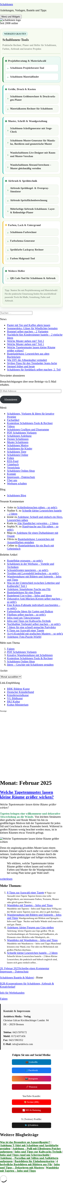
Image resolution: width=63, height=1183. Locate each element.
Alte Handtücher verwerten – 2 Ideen (37, 523)
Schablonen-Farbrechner (23, 232)
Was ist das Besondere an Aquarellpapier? (25, 1142)
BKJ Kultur (13, 701)
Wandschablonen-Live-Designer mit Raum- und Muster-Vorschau (33, 154)
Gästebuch (13, 464)
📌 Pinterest (31, 1087)
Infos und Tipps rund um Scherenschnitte (25, 1154)
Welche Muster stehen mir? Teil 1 (25, 344)
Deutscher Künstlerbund (20, 691)
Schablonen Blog (16, 495)
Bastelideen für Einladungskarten (34, 1161)
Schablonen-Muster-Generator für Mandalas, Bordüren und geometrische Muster (32, 142)
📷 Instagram (31, 1078)
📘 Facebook (31, 1070)
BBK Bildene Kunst (18, 688)
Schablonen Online (17, 454)
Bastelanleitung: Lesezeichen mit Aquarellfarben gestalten (30, 541)
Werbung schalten (17, 483)
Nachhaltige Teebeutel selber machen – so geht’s (34, 624)
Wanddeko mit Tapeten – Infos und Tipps (30, 905)
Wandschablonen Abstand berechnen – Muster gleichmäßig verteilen (30, 167)
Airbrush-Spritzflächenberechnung (28, 200)
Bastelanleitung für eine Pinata (24, 592)
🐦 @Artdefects (31, 1125)
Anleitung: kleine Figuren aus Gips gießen (30, 927)
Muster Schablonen (17, 442)
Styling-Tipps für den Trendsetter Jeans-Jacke (32, 363)
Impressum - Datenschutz (21, 477)
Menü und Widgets (10, 16)
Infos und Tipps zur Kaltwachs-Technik (29, 620)
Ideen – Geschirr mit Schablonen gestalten (30, 664)
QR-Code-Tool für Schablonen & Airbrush (32, 278)
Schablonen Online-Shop (21, 470)
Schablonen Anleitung (19, 435)
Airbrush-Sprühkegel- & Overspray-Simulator (29, 190)
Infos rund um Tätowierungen (23, 617)
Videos (11, 426)
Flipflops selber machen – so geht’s (26, 614)
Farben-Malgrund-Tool (22, 258)
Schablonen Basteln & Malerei (17, 977)
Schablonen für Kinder (19, 448)
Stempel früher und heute (21, 366)
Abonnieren (10, 399)
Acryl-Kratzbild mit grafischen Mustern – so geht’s (35, 633)
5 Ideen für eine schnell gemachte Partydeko (31, 627)
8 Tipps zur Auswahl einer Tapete (25, 630)
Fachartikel (13, 419)
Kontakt (11, 473)
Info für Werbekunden (12, 992)
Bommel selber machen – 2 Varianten (27, 331)
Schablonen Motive (18, 445)
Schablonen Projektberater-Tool (27, 68)
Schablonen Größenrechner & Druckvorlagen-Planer (33, 98)
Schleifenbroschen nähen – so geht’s (37, 507)
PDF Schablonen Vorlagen (22, 432)
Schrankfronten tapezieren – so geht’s (27, 570)
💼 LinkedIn (32, 1062)
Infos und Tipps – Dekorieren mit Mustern (30, 1166)
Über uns (12, 480)
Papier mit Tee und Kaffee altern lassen (28, 325)
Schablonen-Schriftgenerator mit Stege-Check (31, 130)
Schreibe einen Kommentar (34, 968)
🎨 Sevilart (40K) (31, 1102)
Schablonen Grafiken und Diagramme (28, 429)
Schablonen (6, 4)
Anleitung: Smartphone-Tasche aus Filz (29, 589)
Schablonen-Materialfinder (24, 76)
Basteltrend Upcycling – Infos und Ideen (29, 595)
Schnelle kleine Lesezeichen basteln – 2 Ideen (32, 952)
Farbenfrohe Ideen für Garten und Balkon (30, 611)
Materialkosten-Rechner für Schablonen (31, 108)
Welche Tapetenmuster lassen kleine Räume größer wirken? (27, 794)
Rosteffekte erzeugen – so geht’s (25, 560)
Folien (10, 458)
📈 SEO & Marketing (31, 1110)
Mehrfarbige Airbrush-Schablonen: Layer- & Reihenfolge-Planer (32, 211)
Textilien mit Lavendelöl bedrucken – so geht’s (33, 573)
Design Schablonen (18, 439)
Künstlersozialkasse (18, 695)
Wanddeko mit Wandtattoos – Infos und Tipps (32, 940)
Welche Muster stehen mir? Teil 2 (25, 341)
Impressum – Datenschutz (14, 971)
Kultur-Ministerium (17, 704)
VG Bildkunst (15, 698)
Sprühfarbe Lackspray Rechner (27, 249)
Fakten (11, 648)
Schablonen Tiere (16, 451)
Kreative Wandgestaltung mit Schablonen (30, 655)
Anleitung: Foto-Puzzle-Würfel (24, 636)
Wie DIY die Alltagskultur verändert (27, 360)
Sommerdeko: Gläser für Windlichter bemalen (32, 328)
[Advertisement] (31, 744)
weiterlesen (6, 878)
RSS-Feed (12, 461)
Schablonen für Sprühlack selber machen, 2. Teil (34, 369)
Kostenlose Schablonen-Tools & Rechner (30, 423)
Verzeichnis (13, 467)
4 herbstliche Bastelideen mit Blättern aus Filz (29, 1163)
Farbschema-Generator (22, 241)
